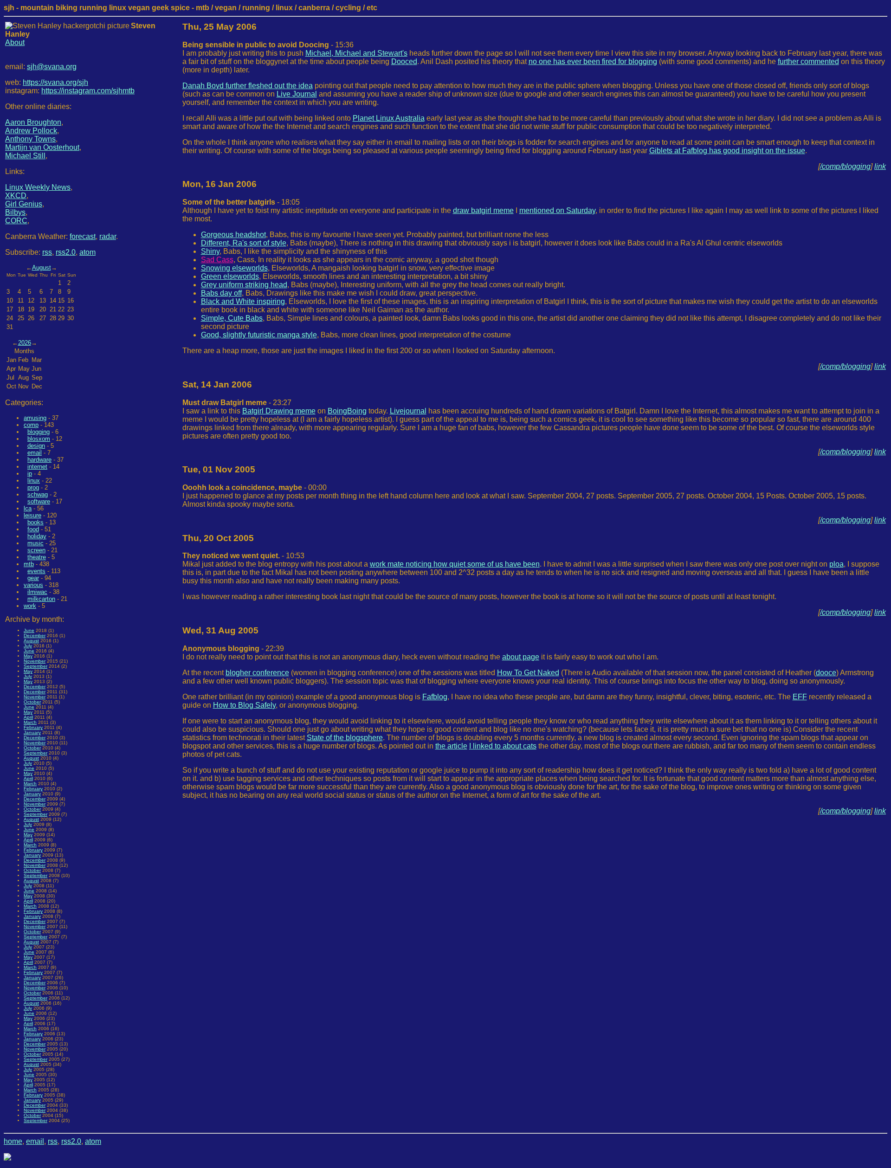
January (32, 732)
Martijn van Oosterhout (42, 147)
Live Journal (297, 94)
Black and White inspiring (243, 301)
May (28, 655)
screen (36, 550)
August (41, 267)
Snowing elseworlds (234, 268)
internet (37, 466)
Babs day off (221, 293)
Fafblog (434, 697)
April (28, 717)
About (15, 42)
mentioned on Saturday (557, 210)
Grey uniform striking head (244, 285)
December (34, 635)
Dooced (404, 61)
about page (520, 657)
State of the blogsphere (345, 738)
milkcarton (41, 598)
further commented (808, 61)
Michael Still (25, 156)
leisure (32, 515)
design (36, 445)
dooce (826, 673)
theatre (36, 557)
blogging (38, 431)
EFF (800, 697)
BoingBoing (347, 411)
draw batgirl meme (483, 210)
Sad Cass (217, 260)
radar (107, 236)
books (35, 522)
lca (28, 508)
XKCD (15, 196)
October (32, 701)
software (38, 501)
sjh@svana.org (52, 67)
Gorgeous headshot (233, 235)
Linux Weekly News (38, 187)
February (33, 727)
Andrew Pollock (31, 131)
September (35, 666)
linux (33, 480)
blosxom (38, 438)
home (13, 1141)
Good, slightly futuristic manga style (259, 335)
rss (47, 252)
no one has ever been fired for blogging (593, 61)
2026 (24, 342)
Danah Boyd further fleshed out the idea (247, 86)
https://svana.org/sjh (55, 82)
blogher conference (257, 673)
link (880, 166)
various (33, 584)
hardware (39, 459)
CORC (16, 221)
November (34, 661)
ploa (836, 564)
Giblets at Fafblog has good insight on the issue (727, 151)
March (30, 722)
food (33, 529)
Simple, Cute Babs (232, 318)
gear (33, 577)
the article (451, 746)
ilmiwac (37, 591)
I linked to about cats (502, 746)
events (36, 571)
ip (29, 473)
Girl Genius (23, 204)
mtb (29, 564)
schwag (37, 494)
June (29, 630)
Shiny (210, 251)
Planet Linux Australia (389, 118)
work (30, 605)
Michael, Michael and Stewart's (356, 53)
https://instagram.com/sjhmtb (88, 91)
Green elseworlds (230, 276)
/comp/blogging (845, 166)
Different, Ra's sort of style (243, 243)
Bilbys (15, 212)
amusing (35, 417)
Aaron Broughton (33, 122)
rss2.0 (66, 252)
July (28, 645)
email (34, 452)
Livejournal (408, 411)
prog (33, 487)
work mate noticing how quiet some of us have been (455, 564)
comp (31, 424)
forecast (83, 236)
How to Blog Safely (244, 705)
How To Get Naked (528, 673)
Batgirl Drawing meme (279, 411)
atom (87, 252)
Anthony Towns (30, 139)
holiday (36, 536)
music (35, 543)
